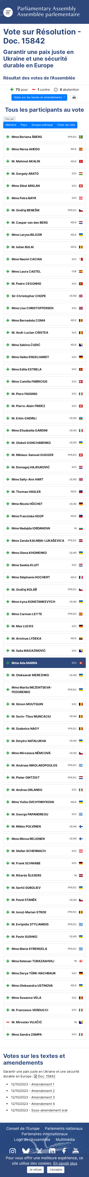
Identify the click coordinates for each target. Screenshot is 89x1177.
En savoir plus (65, 1163)
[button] (74, 97)
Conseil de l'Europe (23, 1128)
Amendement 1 (42, 1084)
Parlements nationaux (64, 1128)
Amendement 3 (43, 1097)
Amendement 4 (43, 1104)
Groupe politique (42, 124)
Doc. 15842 (46, 1076)
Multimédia (65, 1139)
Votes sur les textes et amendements (38, 97)
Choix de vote (66, 124)
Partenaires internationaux (45, 1134)
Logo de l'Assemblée (32, 1139)
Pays (24, 124)
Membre (11, 124)
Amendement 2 (43, 1091)
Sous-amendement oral (49, 1110)
